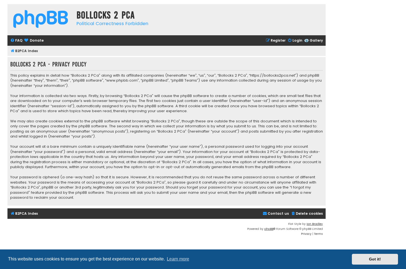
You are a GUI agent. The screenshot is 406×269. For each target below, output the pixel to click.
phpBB (268, 229)
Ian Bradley (315, 224)
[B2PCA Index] (40, 20)
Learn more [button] (178, 259)
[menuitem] (16, 40)
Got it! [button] (375, 259)
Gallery (316, 40)
